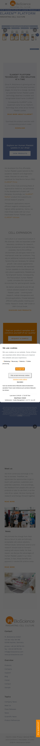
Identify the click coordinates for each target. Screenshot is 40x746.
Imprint (24, 398)
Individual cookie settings (20, 379)
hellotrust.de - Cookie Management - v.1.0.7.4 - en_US (20, 400)
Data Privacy (17, 398)
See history (20, 382)
